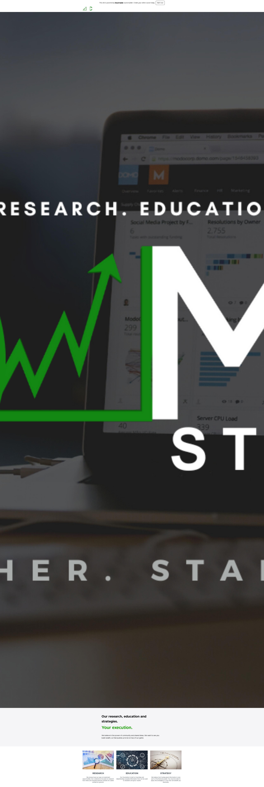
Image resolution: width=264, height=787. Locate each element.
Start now (160, 3)
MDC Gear (172, 9)
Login (180, 9)
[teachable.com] (119, 2)
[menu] (158, 9)
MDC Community (151, 9)
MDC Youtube (163, 9)
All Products (140, 9)
